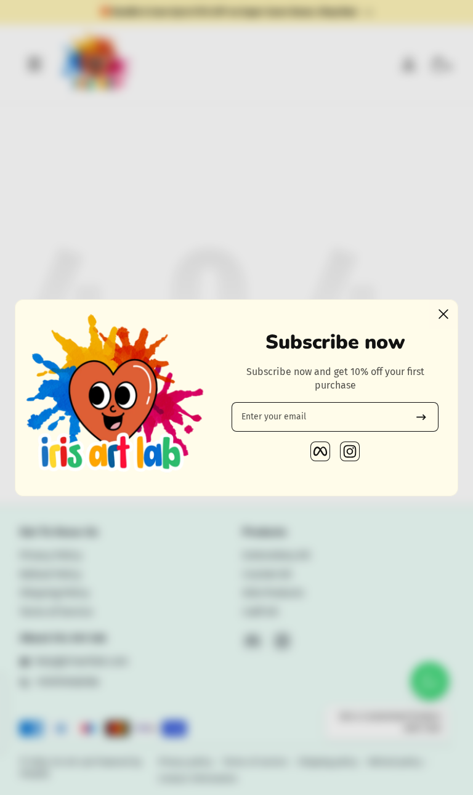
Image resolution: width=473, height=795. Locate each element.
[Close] (443, 314)
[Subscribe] (421, 417)
